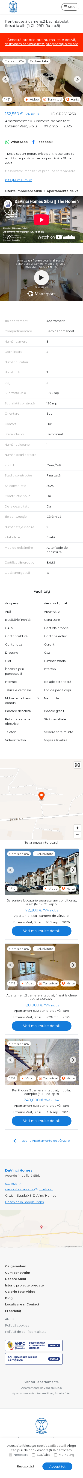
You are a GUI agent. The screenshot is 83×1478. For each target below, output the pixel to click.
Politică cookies (17, 1325)
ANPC (9, 1319)
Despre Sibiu (15, 1279)
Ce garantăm (15, 1266)
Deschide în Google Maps (24, 1202)
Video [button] (34, 99)
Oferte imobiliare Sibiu (23, 191)
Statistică (43, 1454)
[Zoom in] (77, 828)
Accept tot (57, 1466)
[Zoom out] (77, 834)
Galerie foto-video (20, 1291)
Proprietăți (13, 1311)
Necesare (21, 1454)
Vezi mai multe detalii (41, 931)
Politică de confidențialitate (26, 1331)
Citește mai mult (18, 180)
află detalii (58, 1445)
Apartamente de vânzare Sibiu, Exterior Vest (41, 1393)
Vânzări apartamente (41, 1382)
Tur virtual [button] (54, 99)
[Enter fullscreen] (77, 765)
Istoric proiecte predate (24, 1285)
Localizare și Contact (22, 1304)
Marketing (66, 1454)
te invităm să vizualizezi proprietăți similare (41, 44)
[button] (5, 79)
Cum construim (17, 1272)
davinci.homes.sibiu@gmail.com (29, 1189)
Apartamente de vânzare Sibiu (41, 1388)
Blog (9, 1298)
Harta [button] (74, 99)
